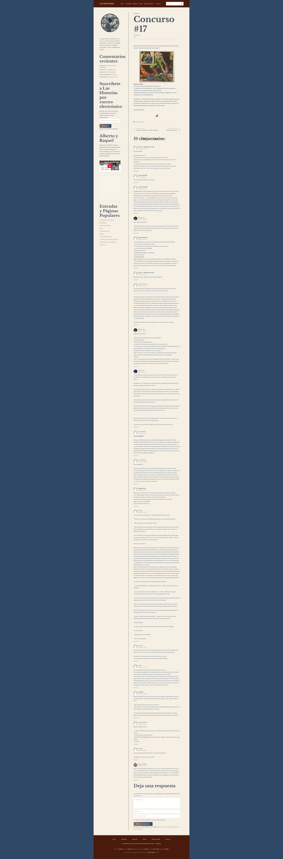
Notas (144, 839)
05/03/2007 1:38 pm (142, 239)
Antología (124, 839)
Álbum (101, 234)
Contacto (167, 839)
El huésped (102, 223)
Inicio (101, 228)
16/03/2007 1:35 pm (142, 647)
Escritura (134, 839)
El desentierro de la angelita (107, 242)
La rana (114, 74)
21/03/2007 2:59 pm (142, 693)
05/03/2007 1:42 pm (142, 274)
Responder (136, 171)
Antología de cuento (105, 236)
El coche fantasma (110, 69)
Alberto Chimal (156, 839)
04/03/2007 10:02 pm (142, 219)
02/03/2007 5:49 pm (142, 177)
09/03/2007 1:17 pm (142, 372)
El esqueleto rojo (113, 77)
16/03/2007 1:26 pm (142, 512)
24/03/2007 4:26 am (142, 724)
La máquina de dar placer (106, 220)
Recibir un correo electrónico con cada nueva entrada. (150, 820)
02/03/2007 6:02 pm (142, 188)
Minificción (142, 121)
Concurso (136, 13)
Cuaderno (102, 245)
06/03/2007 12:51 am (142, 285)
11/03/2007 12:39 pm (142, 461)
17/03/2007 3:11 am (142, 667)
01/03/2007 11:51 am (142, 148)
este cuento (170, 773)
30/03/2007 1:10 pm (142, 765)
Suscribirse (105, 126)
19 (135, 37)
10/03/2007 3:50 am (142, 433)
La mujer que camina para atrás (108, 239)
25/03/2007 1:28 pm (142, 750)
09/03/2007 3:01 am (142, 331)
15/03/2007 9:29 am (142, 490)
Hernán (158, 768)
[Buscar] (182, 3)
